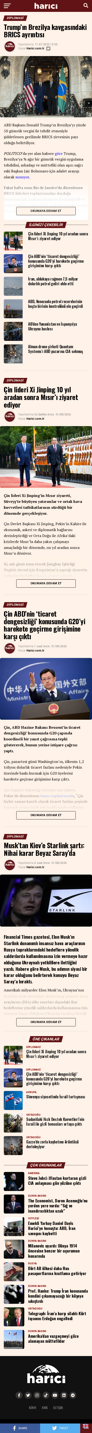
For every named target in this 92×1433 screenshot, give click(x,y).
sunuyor (22, 177)
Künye (32, 1407)
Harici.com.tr (35, 48)
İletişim (58, 1407)
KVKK (45, 1407)
